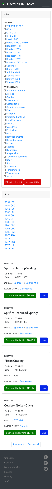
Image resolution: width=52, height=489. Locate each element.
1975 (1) (9, 238)
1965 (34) (10, 228)
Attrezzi (10, 93)
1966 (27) (10, 232)
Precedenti (18, 444)
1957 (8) (9, 212)
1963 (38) (10, 222)
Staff (6, 481)
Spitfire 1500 (13, 79)
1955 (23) (10, 205)
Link (44, 295)
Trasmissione (13, 173)
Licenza (8, 472)
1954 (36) (10, 202)
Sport (9, 160)
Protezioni (11, 130)
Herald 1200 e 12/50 (17, 42)
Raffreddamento (14, 136)
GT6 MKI (10, 29)
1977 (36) (10, 241)
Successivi (33, 444)
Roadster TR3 (13, 49)
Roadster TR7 (13, 59)
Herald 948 (12, 39)
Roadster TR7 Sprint (16, 62)
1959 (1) (9, 218)
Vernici (9, 176)
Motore (10, 123)
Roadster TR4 (13, 52)
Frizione (10, 113)
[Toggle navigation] (46, 4)
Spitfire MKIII (13, 72)
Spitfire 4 (11, 65)
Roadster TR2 (13, 45)
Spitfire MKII (12, 69)
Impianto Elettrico (15, 117)
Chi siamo (9, 458)
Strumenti (11, 166)
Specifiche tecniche (16, 156)
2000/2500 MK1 (14, 26)
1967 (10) (10, 235)
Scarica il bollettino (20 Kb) (20, 340)
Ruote (9, 143)
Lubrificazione (13, 120)
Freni (9, 110)
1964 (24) (10, 225)
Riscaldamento (14, 140)
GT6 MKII (11, 32)
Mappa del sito (12, 467)
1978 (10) (10, 245)
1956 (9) (9, 208)
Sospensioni (12, 153)
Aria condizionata (15, 90)
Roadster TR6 (13, 55)
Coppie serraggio (15, 107)
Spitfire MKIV (13, 75)
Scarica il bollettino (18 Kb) (20, 388)
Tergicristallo (13, 169)
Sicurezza (11, 150)
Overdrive (11, 126)
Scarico (10, 146)
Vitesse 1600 (13, 82)
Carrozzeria (12, 103)
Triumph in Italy (19, 3)
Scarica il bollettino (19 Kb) (20, 295)
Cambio (10, 97)
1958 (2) (9, 215)
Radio (9, 133)
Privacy (8, 476)
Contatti (8, 462)
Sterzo (9, 163)
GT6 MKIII (11, 36)
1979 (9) (9, 248)
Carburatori (12, 100)
